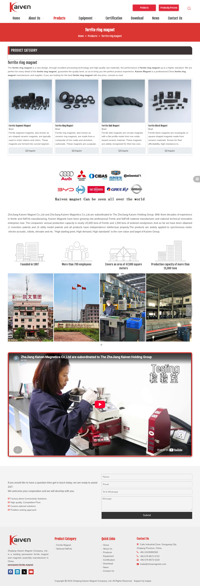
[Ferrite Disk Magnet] (123, 101)
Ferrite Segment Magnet (20, 125)
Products (107, 552)
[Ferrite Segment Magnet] (30, 101)
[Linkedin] (17, 571)
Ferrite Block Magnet (158, 125)
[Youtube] (31, 571)
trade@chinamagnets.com (153, 564)
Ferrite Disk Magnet (111, 125)
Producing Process (168, 7)
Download (108, 563)
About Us (107, 548)
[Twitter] (24, 571)
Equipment (108, 556)
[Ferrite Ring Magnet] (76, 101)
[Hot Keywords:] (189, 8)
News (106, 567)
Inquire (31, 150)
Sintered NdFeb (64, 548)
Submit (147, 515)
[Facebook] (10, 571)
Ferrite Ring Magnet (64, 125)
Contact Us (108, 571)
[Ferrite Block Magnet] (169, 101)
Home (106, 545)
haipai (148, 581)
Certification (109, 560)
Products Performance (144, 8)
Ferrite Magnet (63, 545)
